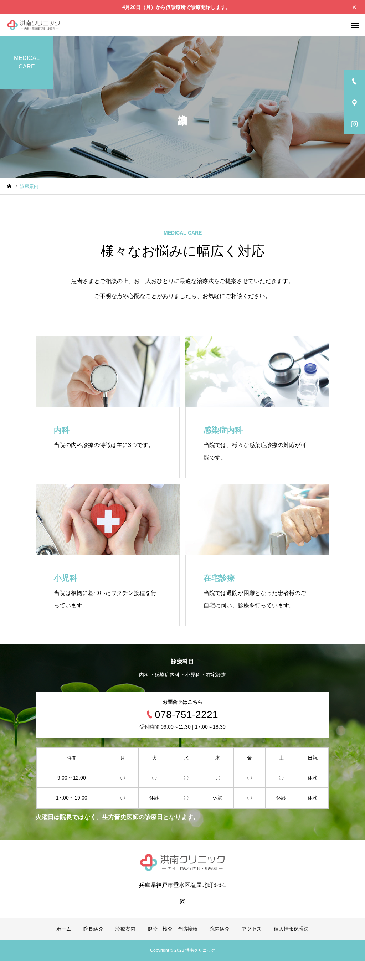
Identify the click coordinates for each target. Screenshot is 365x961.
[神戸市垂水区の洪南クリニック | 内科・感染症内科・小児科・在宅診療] (33, 25)
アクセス (252, 929)
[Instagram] (182, 901)
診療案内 (125, 929)
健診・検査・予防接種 (172, 929)
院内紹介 (220, 929)
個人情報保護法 (291, 929)
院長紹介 (93, 929)
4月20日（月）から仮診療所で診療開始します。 (176, 7)
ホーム (63, 929)
